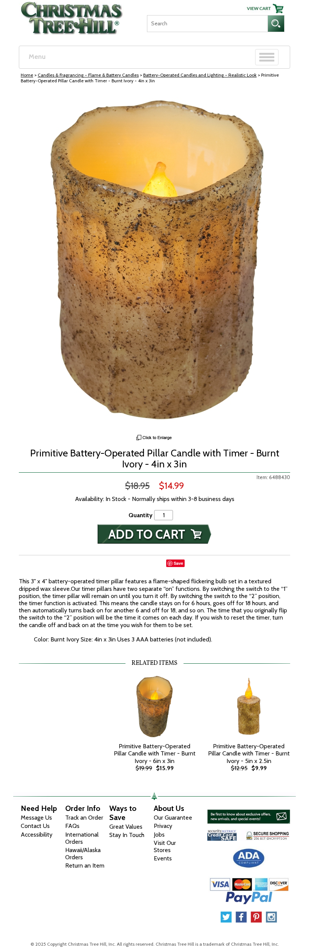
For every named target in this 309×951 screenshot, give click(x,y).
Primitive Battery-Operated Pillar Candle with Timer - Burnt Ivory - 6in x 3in (155, 753)
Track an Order (84, 817)
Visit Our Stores (165, 846)
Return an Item (84, 865)
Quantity (140, 515)
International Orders (82, 838)
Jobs (159, 834)
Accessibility (36, 834)
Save (178, 563)
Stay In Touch (126, 834)
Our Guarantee (173, 817)
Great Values (125, 826)
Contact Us (35, 825)
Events (163, 858)
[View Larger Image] (154, 261)
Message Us (36, 817)
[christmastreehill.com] (72, 15)
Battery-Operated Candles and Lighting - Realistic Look (200, 75)
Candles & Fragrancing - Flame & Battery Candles (88, 75)
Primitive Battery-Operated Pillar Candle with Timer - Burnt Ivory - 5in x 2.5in (249, 753)
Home (27, 75)
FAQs (72, 825)
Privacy (163, 825)
